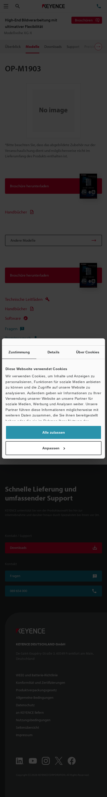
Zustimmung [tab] (19, 352)
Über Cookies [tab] (87, 352)
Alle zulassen (53, 432)
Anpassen (50, 448)
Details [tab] (53, 352)
